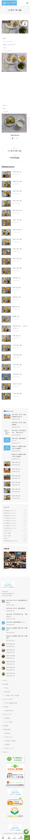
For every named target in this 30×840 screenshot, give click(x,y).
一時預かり (9, 837)
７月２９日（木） (17, 364)
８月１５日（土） (17, 229)
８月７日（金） (16, 287)
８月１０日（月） (17, 268)
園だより (6, 752)
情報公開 (7, 733)
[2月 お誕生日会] (12, 566)
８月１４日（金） (17, 239)
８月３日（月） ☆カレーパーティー (20, 327)
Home (5, 680)
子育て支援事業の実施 (11, 703)
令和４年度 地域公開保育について (19, 439)
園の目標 (7, 691)
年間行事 (6, 706)
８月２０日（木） (17, 191)
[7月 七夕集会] (23, 554)
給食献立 (7, 718)
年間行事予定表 (9, 710)
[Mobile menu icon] (27, 3)
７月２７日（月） (17, 384)
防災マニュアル (9, 748)
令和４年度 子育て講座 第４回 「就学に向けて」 (19, 431)
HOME (3, 837)
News (6, 688)
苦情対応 (7, 744)
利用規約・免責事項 (10, 740)
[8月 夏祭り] (6, 554)
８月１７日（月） (17, 220)
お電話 (27, 837)
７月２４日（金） (17, 393)
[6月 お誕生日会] (6, 560)
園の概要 (6, 684)
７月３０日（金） (17, 345)
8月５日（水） (16, 307)
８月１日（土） (16, 335)
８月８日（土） (16, 278)
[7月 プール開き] (18, 554)
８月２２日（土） (17, 172)
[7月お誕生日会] (12, 554)
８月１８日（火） (17, 210)
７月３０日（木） (17, 355)
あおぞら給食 (6, 22)
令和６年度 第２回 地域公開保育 (19, 423)
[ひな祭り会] (6, 566)
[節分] (23, 566)
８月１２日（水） (17, 258)
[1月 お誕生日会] (18, 566)
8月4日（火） (16, 316)
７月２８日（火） (17, 374)
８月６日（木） (16, 297)
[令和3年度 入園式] (23, 560)
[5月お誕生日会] (12, 560)
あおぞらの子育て (8, 699)
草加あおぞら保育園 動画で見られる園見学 (19, 447)
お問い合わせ (8, 737)
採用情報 (6, 725)
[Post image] (6, 174)
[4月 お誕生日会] (18, 560)
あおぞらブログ (8, 714)
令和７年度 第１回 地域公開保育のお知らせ (19, 415)
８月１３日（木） (17, 249)
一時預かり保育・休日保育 (12, 695)
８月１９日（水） (17, 200)
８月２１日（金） (17, 181)
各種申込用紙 (7, 729)
